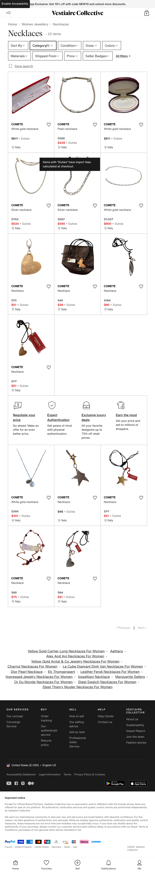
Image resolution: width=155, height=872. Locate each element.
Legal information (49, 774)
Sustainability (135, 725)
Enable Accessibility (15, 4)
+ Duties (23, 138)
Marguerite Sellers (130, 676)
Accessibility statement (21, 774)
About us (132, 719)
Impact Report (135, 731)
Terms (67, 774)
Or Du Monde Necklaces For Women (43, 682)
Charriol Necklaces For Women (32, 666)
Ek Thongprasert (61, 671)
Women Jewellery (35, 24)
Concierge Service (13, 724)
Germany (56, 846)
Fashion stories (136, 743)
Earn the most (126, 415)
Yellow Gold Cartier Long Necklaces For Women (66, 651)
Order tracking (46, 718)
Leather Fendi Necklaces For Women (110, 671)
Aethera (116, 651)
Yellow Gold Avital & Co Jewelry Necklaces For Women (75, 661)
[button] (147, 13)
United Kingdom (23, 846)
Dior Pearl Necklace (27, 671)
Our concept (14, 716)
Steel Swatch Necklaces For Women (107, 682)
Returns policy (46, 743)
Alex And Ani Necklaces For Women (75, 656)
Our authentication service (50, 730)
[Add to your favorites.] (48, 124)
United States (42, 846)
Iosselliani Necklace (94, 676)
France (8, 846)
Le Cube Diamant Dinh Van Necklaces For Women (103, 666)
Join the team (135, 737)
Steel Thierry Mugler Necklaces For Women (78, 687)
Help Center (106, 716)
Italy (75, 846)
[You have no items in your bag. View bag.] (147, 13)
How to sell (76, 716)
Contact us (105, 722)
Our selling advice (76, 724)
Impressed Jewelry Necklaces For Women (39, 676)
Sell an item (77, 732)
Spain (67, 846)
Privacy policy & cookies (89, 774)
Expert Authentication (58, 417)
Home (12, 24)
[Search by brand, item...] (8, 13)
